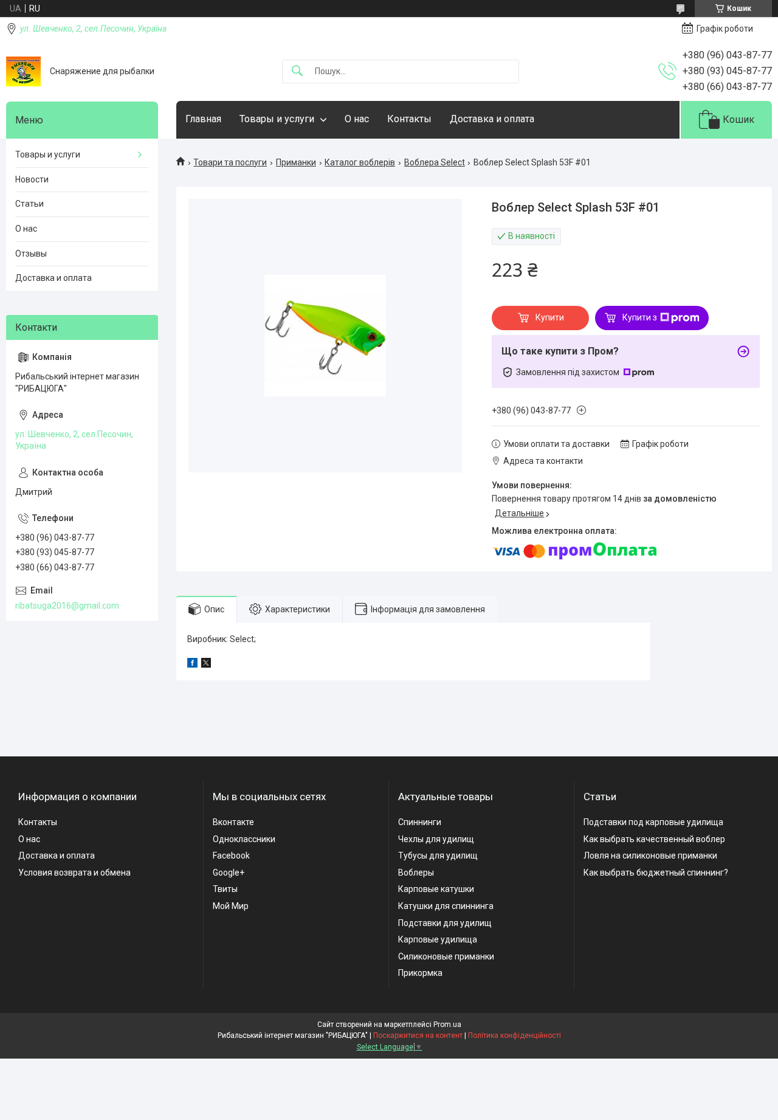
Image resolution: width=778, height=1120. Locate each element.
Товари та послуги (230, 162)
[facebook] (192, 664)
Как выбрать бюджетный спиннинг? (656, 872)
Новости (32, 179)
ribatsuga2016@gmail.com (67, 605)
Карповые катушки (436, 889)
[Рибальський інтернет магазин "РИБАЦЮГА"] (23, 71)
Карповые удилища (437, 939)
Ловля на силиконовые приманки (650, 855)
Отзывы (31, 253)
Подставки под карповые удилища (653, 822)
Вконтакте (233, 822)
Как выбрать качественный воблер (654, 839)
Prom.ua (447, 1024)
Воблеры (416, 872)
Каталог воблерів (360, 162)
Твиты (225, 889)
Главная (203, 119)
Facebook (231, 855)
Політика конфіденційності (514, 1035)
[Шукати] (297, 71)
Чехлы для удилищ (436, 839)
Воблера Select (434, 162)
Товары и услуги (276, 119)
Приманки (296, 162)
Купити (549, 317)
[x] (206, 664)
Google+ (228, 872)
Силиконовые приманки (446, 956)
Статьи (29, 204)
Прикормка (420, 973)
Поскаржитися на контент (418, 1035)
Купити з (639, 317)
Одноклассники (244, 839)
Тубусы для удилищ (438, 855)
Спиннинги (419, 822)
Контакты (409, 119)
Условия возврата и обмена (74, 872)
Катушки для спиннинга (446, 906)
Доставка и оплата (492, 119)
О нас (357, 119)
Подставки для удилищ (445, 923)
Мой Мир (231, 906)
